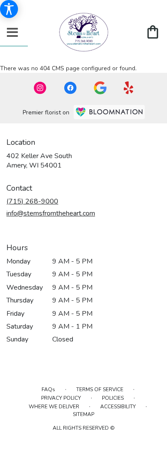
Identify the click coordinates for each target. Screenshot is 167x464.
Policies (113, 398)
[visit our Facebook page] (70, 87)
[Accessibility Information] (9, 9)
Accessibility (118, 406)
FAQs (48, 389)
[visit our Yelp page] (128, 87)
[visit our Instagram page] (40, 87)
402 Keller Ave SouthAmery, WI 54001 (39, 160)
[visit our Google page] (100, 87)
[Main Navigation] (12, 33)
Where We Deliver (54, 406)
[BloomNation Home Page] (109, 112)
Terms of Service (99, 389)
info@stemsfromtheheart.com (50, 213)
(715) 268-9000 (32, 201)
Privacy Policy (61, 398)
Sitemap (83, 414)
